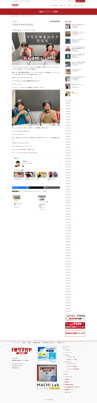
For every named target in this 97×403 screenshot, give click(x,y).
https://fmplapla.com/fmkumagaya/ (28, 152)
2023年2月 (68, 219)
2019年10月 (68, 311)
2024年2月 (68, 186)
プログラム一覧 (71, 357)
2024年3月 (68, 183)
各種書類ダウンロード (61, 342)
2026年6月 (68, 108)
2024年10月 (68, 164)
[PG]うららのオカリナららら (36, 191)
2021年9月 (68, 266)
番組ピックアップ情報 (55, 21)
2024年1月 (68, 189)
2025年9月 (68, 133)
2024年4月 (68, 180)
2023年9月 (68, 200)
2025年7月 (68, 139)
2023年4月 (68, 214)
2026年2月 (68, 119)
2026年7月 (68, 105)
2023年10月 (68, 197)
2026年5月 (68, 111)
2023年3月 (68, 216)
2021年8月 (68, 269)
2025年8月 (68, 136)
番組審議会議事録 (36, 342)
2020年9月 (68, 300)
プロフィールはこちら (27, 163)
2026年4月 (68, 114)
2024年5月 (68, 178)
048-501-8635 (20, 134)
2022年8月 (68, 236)
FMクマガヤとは (16, 342)
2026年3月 (68, 116)
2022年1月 (68, 255)
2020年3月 (68, 308)
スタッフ (67, 371)
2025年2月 (68, 153)
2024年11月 (68, 161)
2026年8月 (68, 103)
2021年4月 (68, 280)
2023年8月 (68, 203)
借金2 (37, 179)
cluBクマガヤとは (71, 364)
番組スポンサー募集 (72, 359)
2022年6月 (68, 241)
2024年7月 (68, 172)
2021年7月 (68, 272)
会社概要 (23, 342)
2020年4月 (68, 305)
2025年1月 (68, 155)
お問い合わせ (15, 367)
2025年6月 (68, 141)
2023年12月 (68, 191)
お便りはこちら (81, 1)
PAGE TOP (93, 389)
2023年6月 (68, 208)
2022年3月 (68, 250)
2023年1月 (68, 222)
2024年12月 (68, 158)
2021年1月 (68, 289)
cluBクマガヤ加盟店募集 (73, 369)
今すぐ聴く (67, 350)
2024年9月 (68, 166)
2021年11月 (68, 261)
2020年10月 (68, 297)
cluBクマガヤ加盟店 (72, 366)
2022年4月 (68, 247)
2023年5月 (68, 211)
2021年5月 (68, 278)
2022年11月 (68, 228)
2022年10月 (68, 230)
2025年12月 (68, 125)
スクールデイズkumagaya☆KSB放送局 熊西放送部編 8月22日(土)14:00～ (78, 48)
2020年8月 (68, 303)
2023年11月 (68, 194)
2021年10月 (68, 264)
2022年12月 (68, 225)
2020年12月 (68, 291)
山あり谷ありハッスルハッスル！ (30, 180)
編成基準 (29, 342)
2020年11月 (68, 294)
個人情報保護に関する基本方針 (48, 342)
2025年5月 (68, 144)
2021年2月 (68, 286)
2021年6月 (68, 275)
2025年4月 (68, 147)
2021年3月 (68, 283)
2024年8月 (68, 169)
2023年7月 (68, 205)
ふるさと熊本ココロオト (18, 179)
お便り (66, 374)
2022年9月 (68, 233)
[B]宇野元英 (44, 191)
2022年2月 (68, 253)
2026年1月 (68, 122)
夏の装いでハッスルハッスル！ (52, 180)
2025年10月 (68, 130)
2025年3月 (68, 150)
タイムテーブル (68, 352)
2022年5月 (68, 244)
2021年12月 (68, 258)
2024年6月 (68, 175)
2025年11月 (68, 128)
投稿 (29, 191)
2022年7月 (68, 239)
